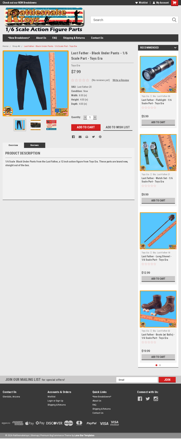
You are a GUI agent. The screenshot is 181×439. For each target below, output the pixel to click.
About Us (41, 37)
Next (65, 83)
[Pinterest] (100, 136)
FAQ (54, 37)
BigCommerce (57, 435)
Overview (13, 145)
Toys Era (145, 96)
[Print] (86, 136)
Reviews (34, 145)
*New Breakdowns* (19, 37)
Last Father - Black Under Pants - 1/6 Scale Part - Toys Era (50, 46)
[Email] (80, 136)
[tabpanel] (158, 90)
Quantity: (76, 117)
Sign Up (59, 401)
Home (5, 46)
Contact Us (97, 37)
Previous (6, 83)
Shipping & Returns (74, 37)
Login (50, 401)
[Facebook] (73, 136)
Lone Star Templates (84, 435)
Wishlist (143, 2)
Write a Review (121, 80)
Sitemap (35, 435)
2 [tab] (160, 365)
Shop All (16, 46)
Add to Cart (158, 122)
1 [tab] (156, 365)
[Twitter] (93, 136)
